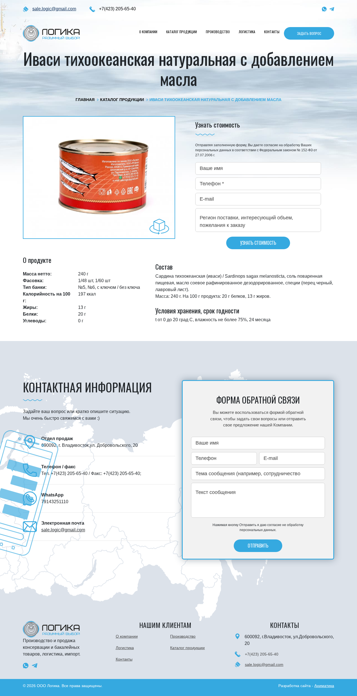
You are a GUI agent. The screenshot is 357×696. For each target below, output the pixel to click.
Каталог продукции (181, 31)
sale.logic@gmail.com (54, 8)
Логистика (247, 31)
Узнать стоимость (258, 242)
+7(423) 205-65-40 (117, 8)
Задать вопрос (309, 33)
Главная (85, 99)
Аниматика (324, 685)
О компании (148, 31)
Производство (218, 31)
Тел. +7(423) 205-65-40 (65, 473)
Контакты (271, 31)
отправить (258, 545)
